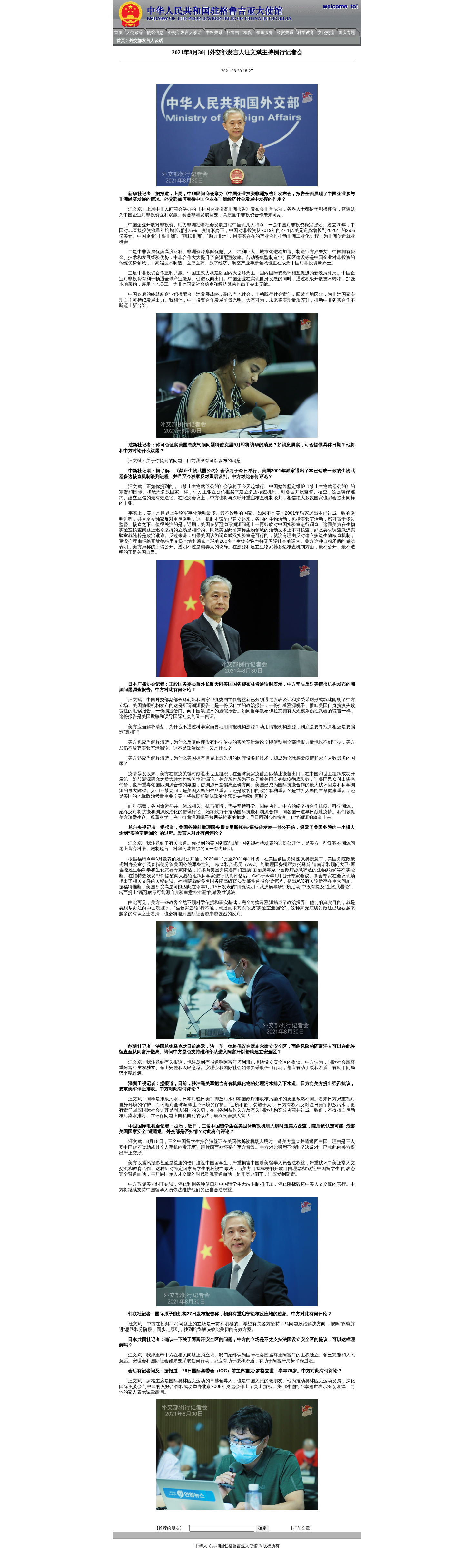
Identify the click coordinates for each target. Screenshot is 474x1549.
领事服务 (264, 32)
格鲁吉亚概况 (239, 32)
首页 (118, 32)
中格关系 (214, 32)
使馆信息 (155, 32)
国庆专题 (346, 32)
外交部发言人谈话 (185, 32)
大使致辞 (134, 32)
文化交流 (326, 32)
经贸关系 (285, 32)
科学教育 (305, 32)
